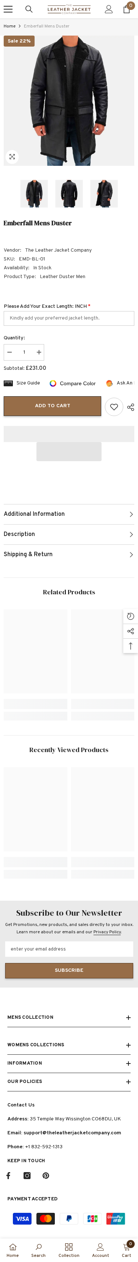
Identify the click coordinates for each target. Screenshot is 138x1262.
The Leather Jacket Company (58, 250)
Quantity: (14, 338)
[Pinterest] (46, 1175)
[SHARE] (128, 407)
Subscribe (69, 970)
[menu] (8, 9)
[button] (69, 451)
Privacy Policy (107, 932)
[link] (35, 704)
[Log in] (109, 9)
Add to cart (52, 406)
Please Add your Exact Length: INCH (47, 306)
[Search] (29, 9)
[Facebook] (8, 1175)
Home (9, 26)
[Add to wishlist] (114, 407)
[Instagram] (27, 1175)
